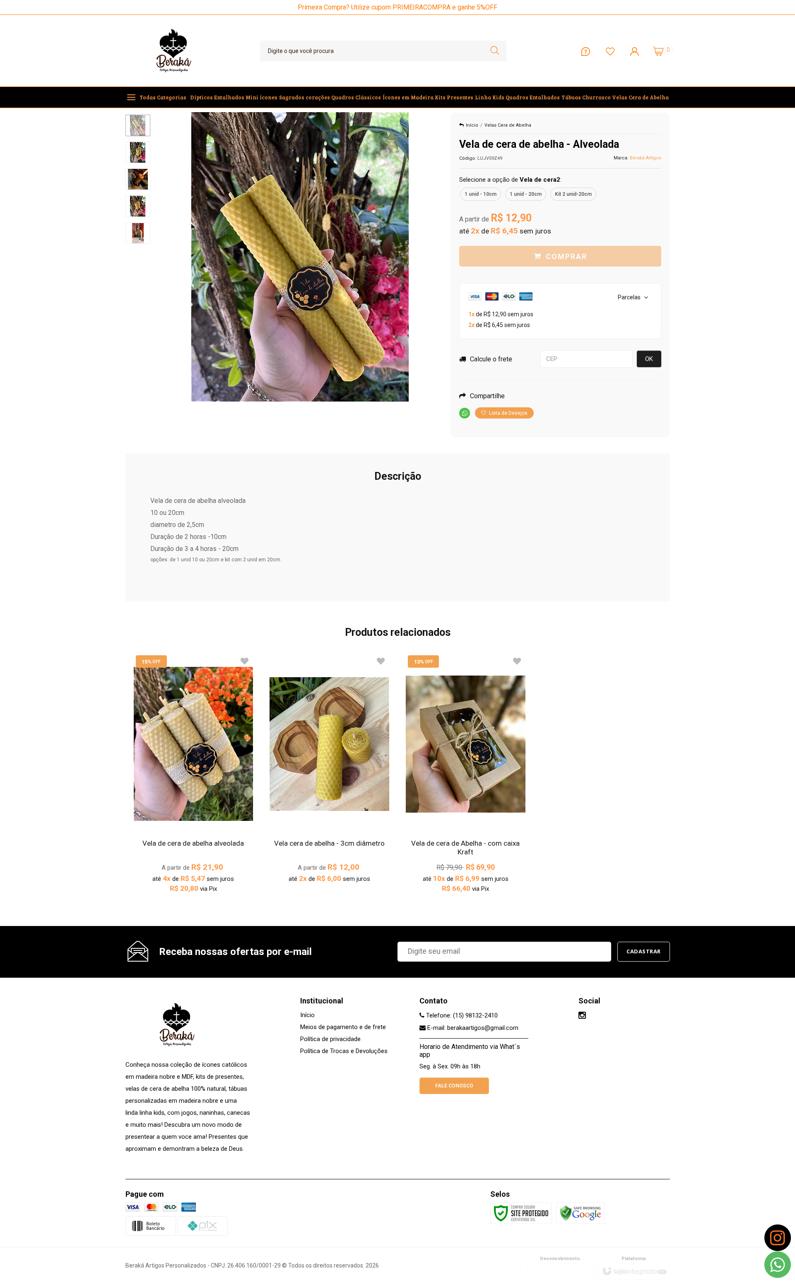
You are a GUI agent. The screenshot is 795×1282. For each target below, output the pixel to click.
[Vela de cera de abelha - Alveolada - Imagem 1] (137, 125)
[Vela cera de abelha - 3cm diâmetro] (329, 773)
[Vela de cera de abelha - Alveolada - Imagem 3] (137, 179)
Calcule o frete (491, 359)
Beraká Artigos (645, 158)
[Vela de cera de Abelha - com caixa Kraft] (466, 777)
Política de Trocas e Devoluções (344, 1051)
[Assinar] (643, 952)
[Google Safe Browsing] (580, 1213)
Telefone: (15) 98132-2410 (461, 1015)
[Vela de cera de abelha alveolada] (194, 777)
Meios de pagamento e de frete (343, 1027)
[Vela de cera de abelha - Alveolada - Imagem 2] (137, 152)
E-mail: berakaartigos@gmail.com (472, 1028)
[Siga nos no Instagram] (582, 1016)
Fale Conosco (454, 1086)
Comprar (566, 256)
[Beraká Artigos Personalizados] (174, 51)
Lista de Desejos (508, 413)
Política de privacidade (330, 1039)
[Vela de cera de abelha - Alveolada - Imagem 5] (137, 233)
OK (649, 359)
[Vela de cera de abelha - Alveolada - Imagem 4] (137, 206)
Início (472, 125)
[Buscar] (494, 51)
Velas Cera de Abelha (507, 125)
